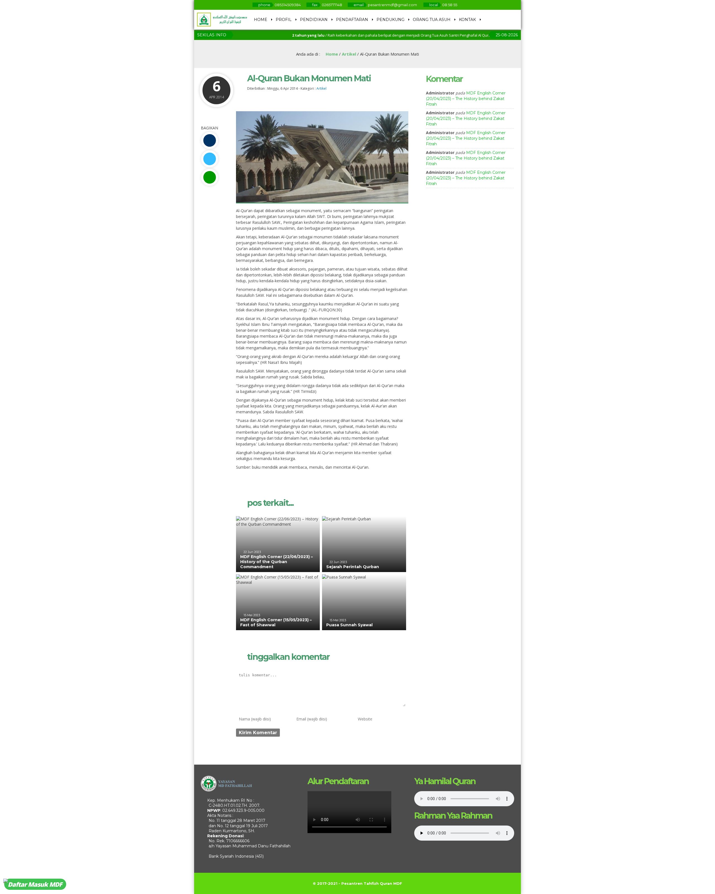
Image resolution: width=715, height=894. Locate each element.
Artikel (349, 54)
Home (331, 54)
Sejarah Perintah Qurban (352, 566)
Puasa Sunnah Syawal (349, 624)
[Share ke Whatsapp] (209, 177)
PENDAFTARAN (352, 19)
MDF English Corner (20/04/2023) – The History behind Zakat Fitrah (466, 99)
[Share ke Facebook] (209, 140)
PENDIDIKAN (314, 19)
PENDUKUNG (390, 19)
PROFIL (284, 19)
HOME (260, 19)
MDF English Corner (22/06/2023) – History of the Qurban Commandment (276, 561)
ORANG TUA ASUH (432, 19)
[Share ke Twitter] (209, 158)
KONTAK (467, 19)
